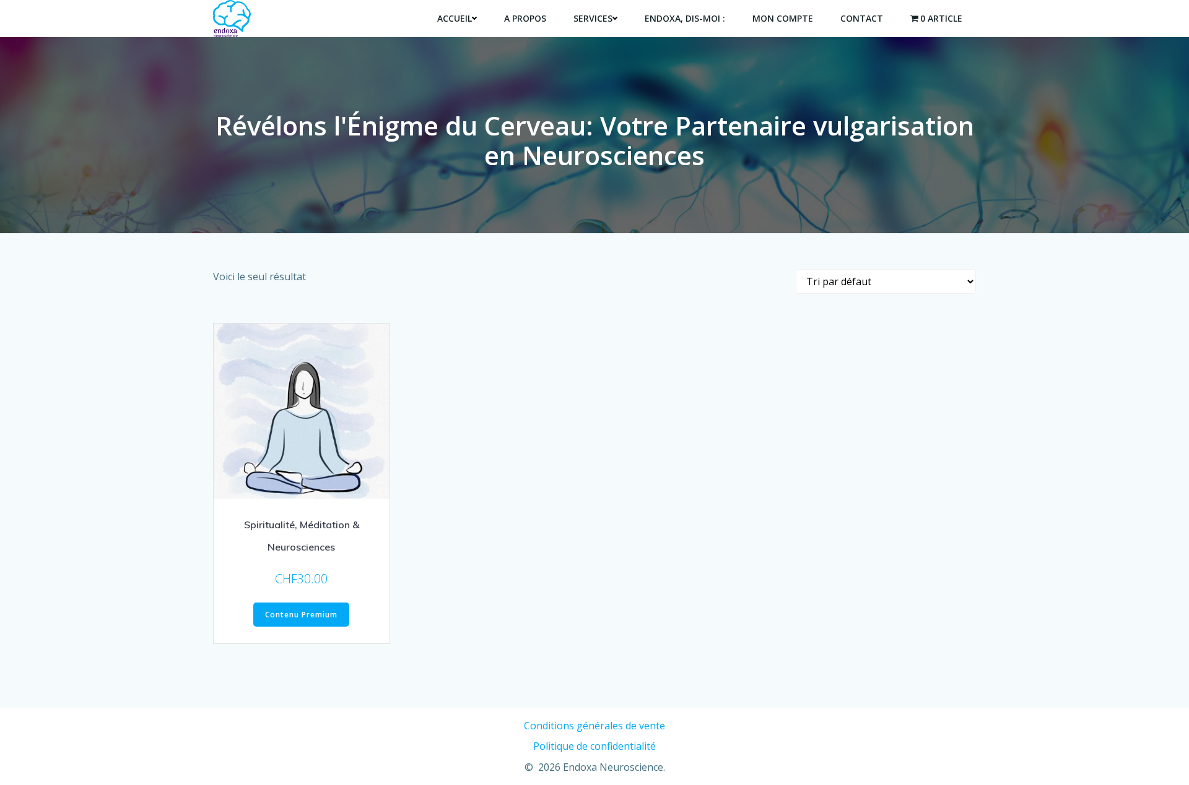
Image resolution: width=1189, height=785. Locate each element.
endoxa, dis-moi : (685, 18)
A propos (525, 18)
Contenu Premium (301, 614)
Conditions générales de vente (594, 725)
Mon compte (782, 18)
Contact (861, 18)
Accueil (454, 18)
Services (592, 18)
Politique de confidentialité (594, 746)
